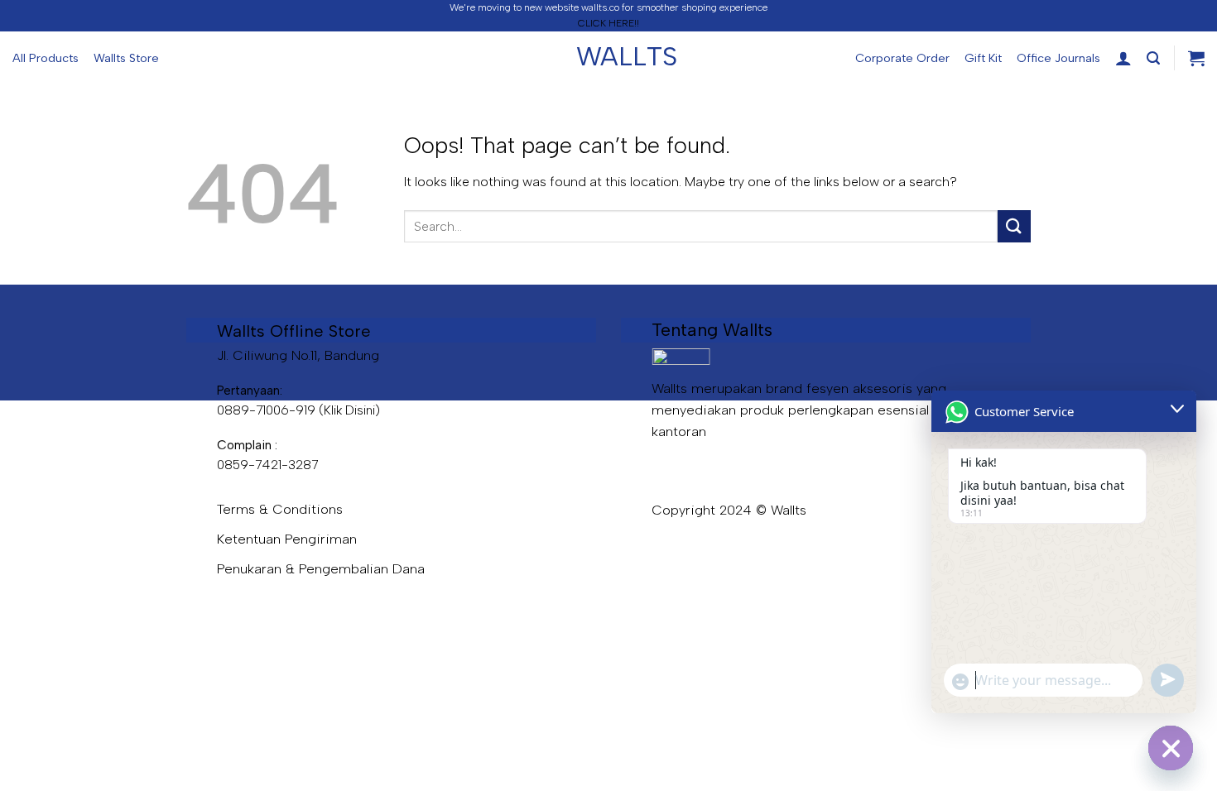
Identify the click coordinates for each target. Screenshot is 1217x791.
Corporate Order (902, 57)
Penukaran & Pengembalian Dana (321, 568)
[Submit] (1014, 226)
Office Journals (1058, 57)
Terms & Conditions (280, 509)
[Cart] (1196, 58)
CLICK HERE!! (608, 23)
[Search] (1153, 58)
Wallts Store (126, 57)
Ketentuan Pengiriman (287, 538)
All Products (45, 57)
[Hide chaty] (1170, 748)
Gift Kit (983, 57)
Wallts (608, 56)
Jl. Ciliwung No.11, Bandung (298, 355)
